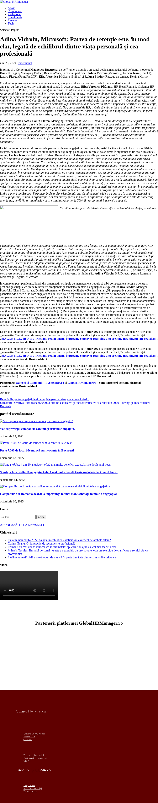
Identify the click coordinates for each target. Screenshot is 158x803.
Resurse (12, 20)
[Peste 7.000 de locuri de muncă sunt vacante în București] (36, 443)
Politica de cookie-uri (35, 757)
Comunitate (15, 11)
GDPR (27, 760)
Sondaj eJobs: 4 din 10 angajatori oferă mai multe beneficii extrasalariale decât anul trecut (59, 472)
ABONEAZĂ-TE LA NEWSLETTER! (25, 524)
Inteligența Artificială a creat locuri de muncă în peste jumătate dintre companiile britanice (62, 557)
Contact (28, 739)
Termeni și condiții (34, 755)
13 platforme (30, 791)
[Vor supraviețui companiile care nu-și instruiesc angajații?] (36, 421)
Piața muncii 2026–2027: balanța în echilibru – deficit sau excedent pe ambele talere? (59, 540)
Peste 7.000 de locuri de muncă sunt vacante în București (37, 450)
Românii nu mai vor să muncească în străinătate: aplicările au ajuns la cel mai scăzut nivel (62, 547)
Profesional (14, 14)
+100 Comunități (33, 788)
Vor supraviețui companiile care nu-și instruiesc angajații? (38, 428)
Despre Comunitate (34, 733)
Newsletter (29, 736)
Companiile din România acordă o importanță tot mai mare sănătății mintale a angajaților (58, 494)
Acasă (11, 8)
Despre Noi (29, 785)
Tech (11, 23)
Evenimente (15, 17)
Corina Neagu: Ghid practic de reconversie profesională (41, 543)
